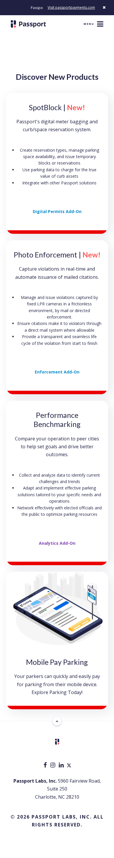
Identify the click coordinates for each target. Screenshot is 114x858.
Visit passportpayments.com (71, 7)
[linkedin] (62, 765)
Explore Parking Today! (57, 692)
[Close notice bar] (104, 7)
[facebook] (45, 765)
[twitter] (69, 765)
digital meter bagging (64, 121)
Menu (89, 24)
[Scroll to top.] (57, 721)
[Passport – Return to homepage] (28, 24)
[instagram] (53, 765)
